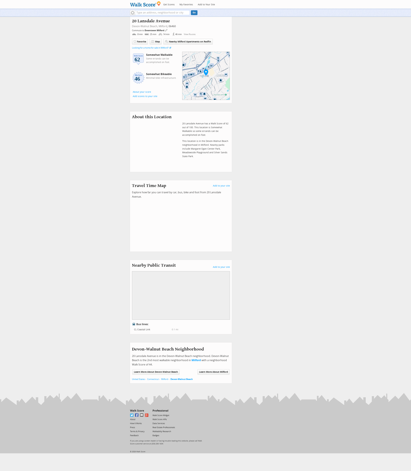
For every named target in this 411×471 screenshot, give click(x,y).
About (132, 419)
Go (194, 12)
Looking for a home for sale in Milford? (150, 48)
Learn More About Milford (213, 372)
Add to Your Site (206, 4)
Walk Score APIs (160, 419)
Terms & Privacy (137, 431)
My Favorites (186, 4)
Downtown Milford (155, 30)
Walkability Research (162, 431)
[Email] (142, 415)
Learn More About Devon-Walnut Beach (156, 372)
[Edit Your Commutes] (166, 29)
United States (138, 379)
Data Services (159, 423)
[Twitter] (132, 415)
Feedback (134, 435)
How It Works (136, 423)
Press (132, 427)
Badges (156, 435)
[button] (132, 12)
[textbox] (162, 12)
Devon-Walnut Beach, (145, 26)
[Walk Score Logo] (145, 4)
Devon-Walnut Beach (182, 379)
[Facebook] (137, 415)
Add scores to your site (145, 96)
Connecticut (153, 379)
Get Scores (169, 4)
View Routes (190, 34)
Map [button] (157, 41)
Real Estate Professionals (164, 427)
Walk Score (137, 410)
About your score (142, 92)
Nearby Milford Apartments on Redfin (190, 41)
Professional (160, 410)
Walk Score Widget (161, 415)
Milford (163, 26)
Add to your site (221, 185)
